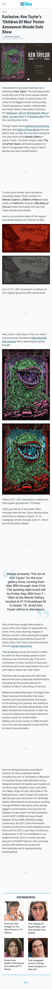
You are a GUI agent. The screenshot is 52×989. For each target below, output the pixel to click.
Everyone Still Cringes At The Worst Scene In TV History (13, 928)
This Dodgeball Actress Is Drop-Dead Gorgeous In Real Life (37, 965)
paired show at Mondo (37, 126)
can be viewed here (21, 646)
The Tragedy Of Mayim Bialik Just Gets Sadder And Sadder (37, 928)
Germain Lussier (12, 36)
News (4, 12)
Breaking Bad (36, 116)
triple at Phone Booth (28, 129)
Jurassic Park (16, 116)
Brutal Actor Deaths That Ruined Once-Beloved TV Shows (14, 965)
